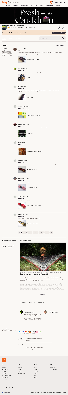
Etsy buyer (20, 106)
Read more (42, 294)
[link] (19, 232)
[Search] (51, 2)
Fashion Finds (34, 5)
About (10, 38)
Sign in (56, 2)
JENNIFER (20, 124)
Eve (18, 48)
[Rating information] (8, 28)
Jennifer (19, 214)
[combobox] (29, 2)
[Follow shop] (63, 27)
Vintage (41, 5)
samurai (19, 196)
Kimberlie (20, 178)
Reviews (4, 38)
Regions (64, 392)
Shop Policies (18, 38)
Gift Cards (58, 5)
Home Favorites (24, 5)
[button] (59, 27)
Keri (18, 86)
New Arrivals (15, 5)
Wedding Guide (49, 5)
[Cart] (64, 2)
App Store (6, 384)
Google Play (16, 384)
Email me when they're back (59, 32)
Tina (19, 68)
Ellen (19, 142)
